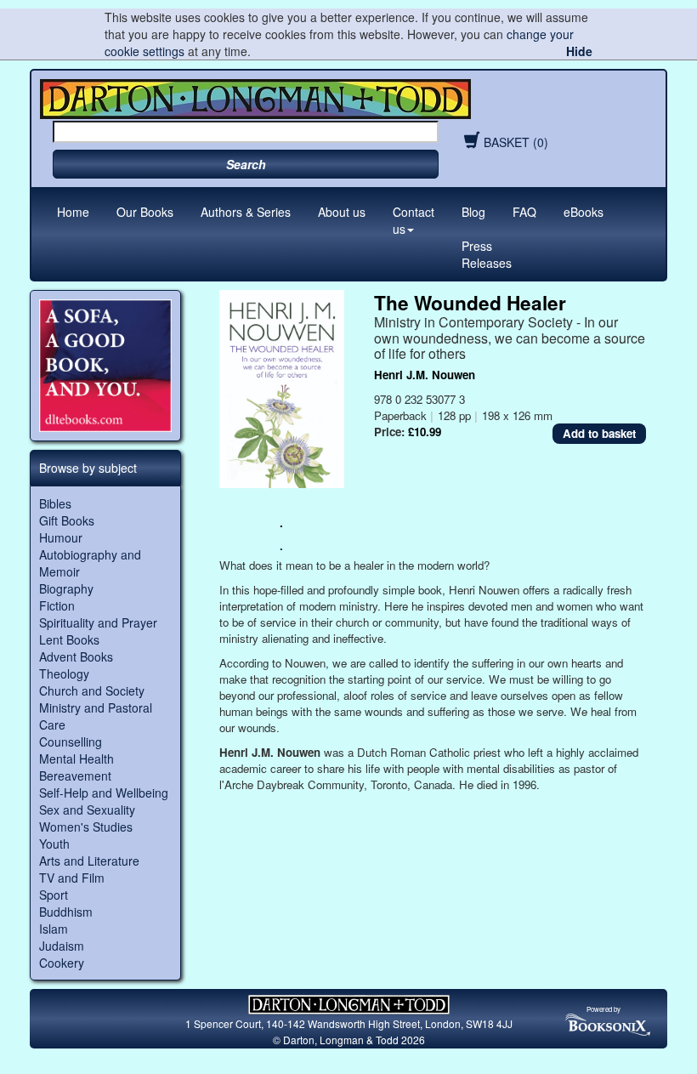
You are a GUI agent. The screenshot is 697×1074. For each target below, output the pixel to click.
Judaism (61, 945)
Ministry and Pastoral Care (95, 716)
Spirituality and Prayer (98, 622)
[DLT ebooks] (105, 365)
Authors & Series (246, 211)
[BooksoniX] (607, 1023)
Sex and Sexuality (87, 809)
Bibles (55, 503)
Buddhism (66, 911)
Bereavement (75, 775)
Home (73, 211)
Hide (579, 51)
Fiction (57, 605)
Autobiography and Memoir (90, 563)
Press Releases (487, 254)
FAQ (524, 211)
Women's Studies (86, 826)
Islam (53, 928)
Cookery (61, 962)
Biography (66, 588)
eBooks (584, 211)
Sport (53, 894)
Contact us (413, 220)
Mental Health (76, 758)
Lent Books (69, 639)
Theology (64, 673)
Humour (60, 537)
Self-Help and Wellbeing (103, 792)
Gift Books (66, 520)
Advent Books (76, 656)
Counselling (70, 741)
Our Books (144, 211)
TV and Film (72, 877)
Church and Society (91, 690)
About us (342, 211)
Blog (473, 211)
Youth (54, 843)
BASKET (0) (516, 142)
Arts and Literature (89, 860)
